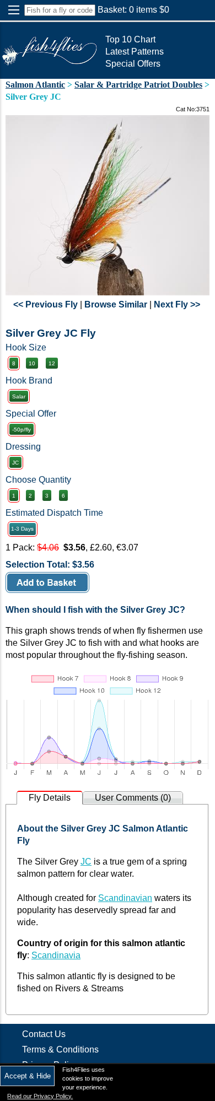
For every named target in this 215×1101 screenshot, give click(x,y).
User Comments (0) (133, 797)
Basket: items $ (133, 9)
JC (15, 463)
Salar (18, 396)
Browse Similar (115, 304)
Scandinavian (125, 898)
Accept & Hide (27, 1076)
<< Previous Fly (45, 304)
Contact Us (44, 1034)
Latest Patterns (134, 51)
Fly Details (50, 797)
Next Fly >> (177, 304)
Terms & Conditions (60, 1049)
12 (52, 363)
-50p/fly (21, 430)
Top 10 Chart (130, 39)
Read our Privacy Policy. (40, 1096)
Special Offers (132, 63)
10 (32, 363)
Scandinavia (55, 955)
